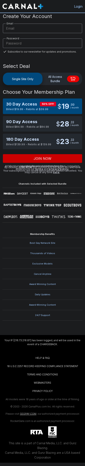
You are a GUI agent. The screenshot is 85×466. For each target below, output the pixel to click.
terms (39, 169)
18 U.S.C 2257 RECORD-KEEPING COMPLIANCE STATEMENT (42, 366)
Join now (43, 158)
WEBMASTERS (42, 382)
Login (78, 6)
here (56, 172)
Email (10, 23)
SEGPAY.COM (28, 413)
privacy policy (59, 169)
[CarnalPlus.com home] (22, 6)
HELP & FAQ (42, 357)
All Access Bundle (62, 79)
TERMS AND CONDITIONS (42, 374)
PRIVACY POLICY (42, 391)
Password (13, 38)
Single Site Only (22, 79)
